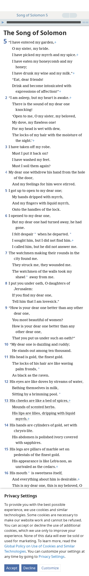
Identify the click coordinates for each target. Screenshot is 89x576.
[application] (44, 22)
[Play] (3, 22)
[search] (83, 5)
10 (6, 344)
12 (6, 381)
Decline (29, 568)
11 (6, 356)
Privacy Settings (52, 556)
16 (6, 473)
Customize (50, 568)
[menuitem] (6, 5)
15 (6, 449)
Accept (11, 568)
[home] (6, 5)
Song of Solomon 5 (32, 15)
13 (6, 400)
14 (6, 425)
